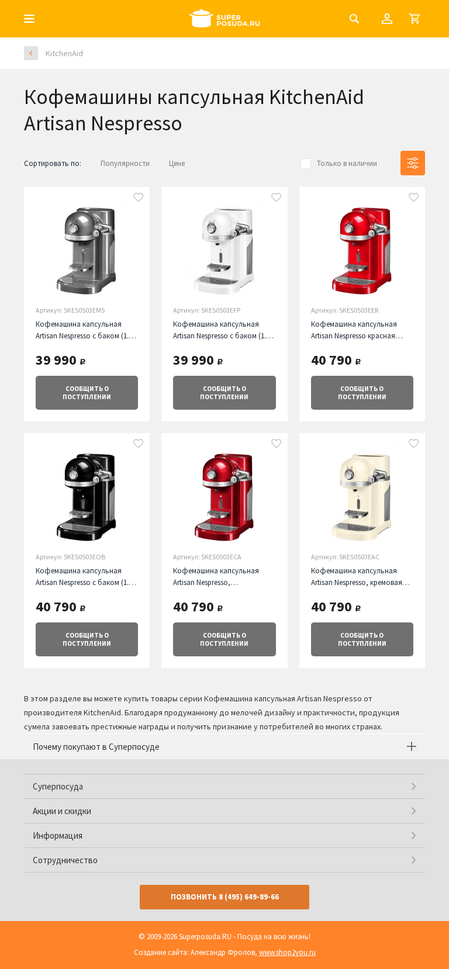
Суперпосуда (58, 786)
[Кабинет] (387, 18)
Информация (57, 835)
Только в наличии (347, 163)
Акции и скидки (62, 810)
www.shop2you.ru (287, 952)
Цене (177, 163)
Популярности (125, 163)
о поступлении (87, 393)
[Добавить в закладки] (138, 198)
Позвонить (225, 897)
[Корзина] (414, 18)
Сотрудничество (65, 860)
